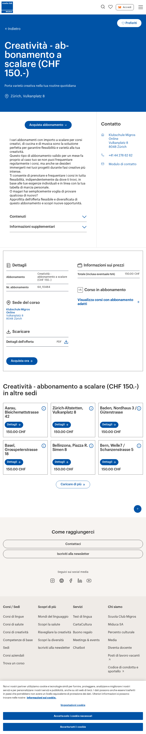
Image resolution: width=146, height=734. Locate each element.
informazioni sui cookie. (41, 697)
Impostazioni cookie (73, 705)
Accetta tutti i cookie (73, 727)
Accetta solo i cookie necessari (73, 716)
